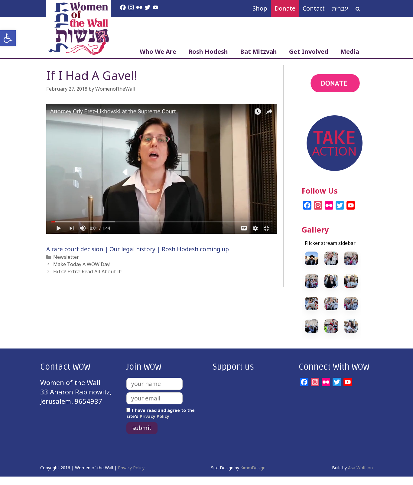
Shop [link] (259, 8)
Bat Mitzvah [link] (258, 51)
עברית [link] (340, 8)
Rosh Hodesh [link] (208, 51)
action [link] (311, 108)
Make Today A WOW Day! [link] (81, 264)
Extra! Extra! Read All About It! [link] (87, 271)
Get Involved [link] (308, 51)
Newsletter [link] (66, 257)
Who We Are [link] (158, 51)
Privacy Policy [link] (154, 416)
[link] (8, 38)
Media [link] (349, 51)
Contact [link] (314, 8)
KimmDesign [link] (252, 468)
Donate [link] (285, 8)
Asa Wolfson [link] (360, 468)
